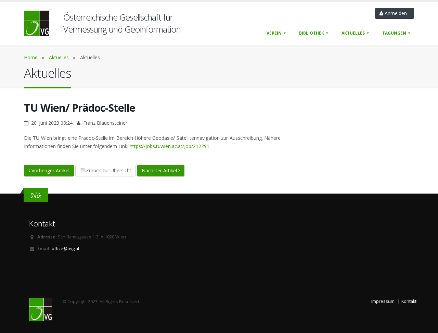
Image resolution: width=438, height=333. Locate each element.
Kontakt (408, 301)
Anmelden (396, 13)
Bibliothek (311, 33)
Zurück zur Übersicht (108, 170)
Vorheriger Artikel (49, 170)
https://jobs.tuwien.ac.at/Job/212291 (169, 146)
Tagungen (394, 33)
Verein (274, 33)
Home (31, 57)
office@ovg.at (65, 248)
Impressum (383, 301)
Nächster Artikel (160, 170)
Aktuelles (353, 33)
